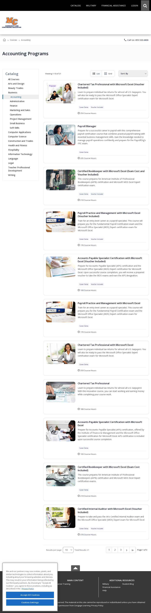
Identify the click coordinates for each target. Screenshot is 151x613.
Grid (110, 73)
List (98, 73)
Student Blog (128, 584)
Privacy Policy (97, 605)
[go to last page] (133, 550)
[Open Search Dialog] (145, 5)
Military (105, 584)
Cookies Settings (30, 602)
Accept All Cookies (30, 595)
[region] (30, 587)
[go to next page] (127, 550)
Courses (13, 40)
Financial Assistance (111, 587)
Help (104, 590)
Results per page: (54, 550)
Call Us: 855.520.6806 (136, 39)
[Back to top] (75, 582)
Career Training (63, 584)
